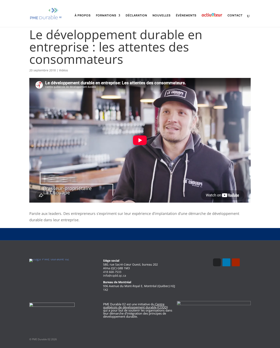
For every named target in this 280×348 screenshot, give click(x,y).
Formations (106, 15)
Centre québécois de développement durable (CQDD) (135, 305)
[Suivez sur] (245, 262)
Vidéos (63, 70)
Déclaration (136, 15)
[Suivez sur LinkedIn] (226, 262)
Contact (235, 15)
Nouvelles (162, 15)
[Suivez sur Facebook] (217, 262)
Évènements (186, 15)
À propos (83, 15)
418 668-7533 (112, 272)
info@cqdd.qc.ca (114, 275)
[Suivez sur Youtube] (236, 262)
